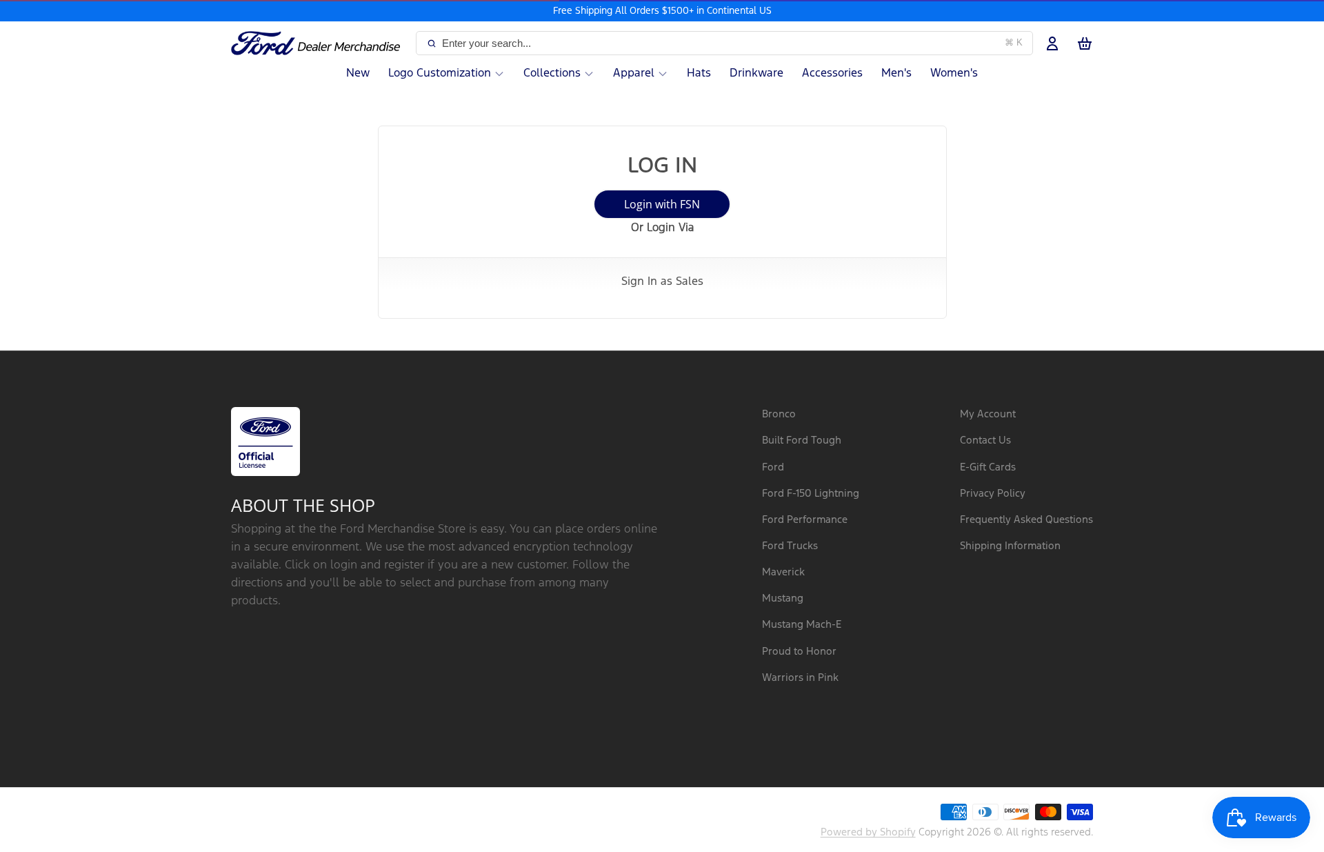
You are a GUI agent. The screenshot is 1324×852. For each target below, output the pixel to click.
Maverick (783, 572)
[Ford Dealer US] (320, 43)
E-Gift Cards (988, 467)
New (358, 73)
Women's (954, 73)
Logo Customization (439, 73)
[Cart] (1084, 43)
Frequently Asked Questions (1026, 519)
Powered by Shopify (868, 832)
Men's (896, 73)
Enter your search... (732, 43)
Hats (699, 73)
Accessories (832, 73)
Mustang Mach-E (801, 624)
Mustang (782, 598)
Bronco (779, 414)
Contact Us (985, 440)
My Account (988, 414)
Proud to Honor (799, 651)
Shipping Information (1010, 546)
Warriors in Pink (800, 677)
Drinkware (756, 73)
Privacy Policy (992, 493)
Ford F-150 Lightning (810, 493)
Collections (552, 73)
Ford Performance (804, 519)
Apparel (633, 73)
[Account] (1052, 43)
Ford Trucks (790, 546)
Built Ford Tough (801, 440)
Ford (773, 467)
